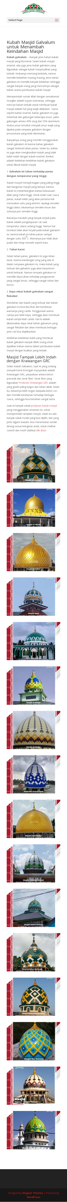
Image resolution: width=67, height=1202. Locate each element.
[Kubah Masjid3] (33, 970)
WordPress (33, 1197)
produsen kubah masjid (44, 405)
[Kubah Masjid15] (33, 703)
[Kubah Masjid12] (33, 526)
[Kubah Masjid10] (33, 614)
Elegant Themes (33, 1193)
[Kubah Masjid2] (33, 1014)
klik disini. (41, 430)
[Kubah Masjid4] (33, 926)
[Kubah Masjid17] (33, 748)
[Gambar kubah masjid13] (33, 1148)
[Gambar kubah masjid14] (33, 1103)
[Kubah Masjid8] (33, 837)
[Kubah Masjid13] (33, 481)
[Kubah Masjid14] (33, 659)
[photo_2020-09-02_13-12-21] (33, 1059)
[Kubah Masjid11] (33, 570)
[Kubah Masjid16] (33, 792)
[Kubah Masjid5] (33, 881)
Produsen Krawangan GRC (33, 382)
